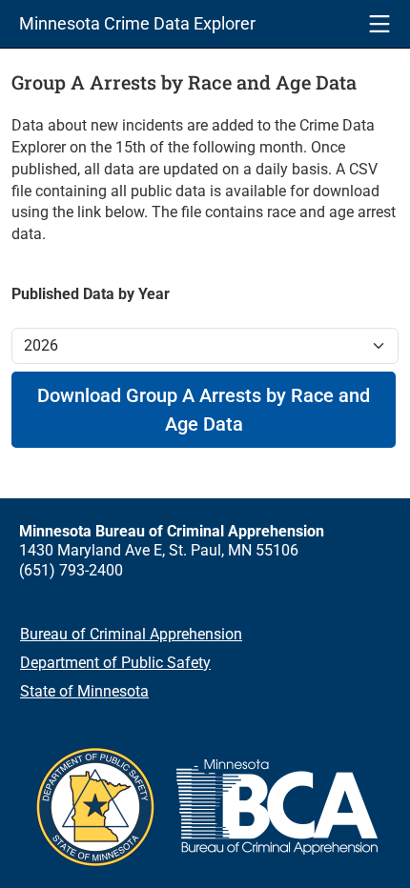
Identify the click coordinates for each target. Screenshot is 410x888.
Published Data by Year (90, 294)
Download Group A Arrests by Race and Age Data (203, 409)
